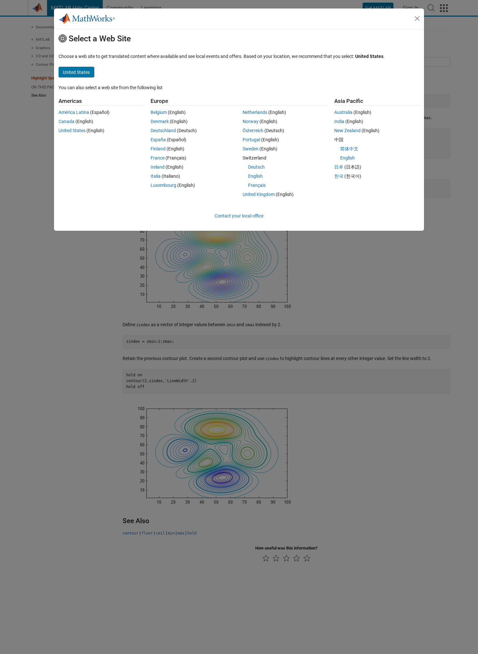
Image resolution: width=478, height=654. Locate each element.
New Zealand (347, 130)
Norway (251, 121)
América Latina (74, 112)
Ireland (158, 167)
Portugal (251, 139)
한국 (338, 176)
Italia (156, 176)
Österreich (253, 130)
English (255, 176)
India (339, 121)
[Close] (417, 18)
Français (257, 185)
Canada (66, 121)
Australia (343, 112)
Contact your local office (239, 215)
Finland (158, 148)
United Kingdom (259, 194)
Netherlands (255, 112)
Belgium (159, 112)
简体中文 (349, 148)
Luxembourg (163, 185)
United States (72, 130)
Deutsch (256, 167)
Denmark (160, 121)
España (158, 139)
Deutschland (163, 130)
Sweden (251, 148)
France (158, 157)
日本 (338, 167)
